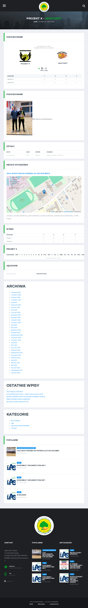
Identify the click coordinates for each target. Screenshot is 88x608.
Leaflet (52, 211)
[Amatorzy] (63, 55)
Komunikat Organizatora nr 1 (31, 480)
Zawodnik (10, 255)
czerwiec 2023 (16, 340)
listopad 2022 (15, 350)
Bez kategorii (15, 420)
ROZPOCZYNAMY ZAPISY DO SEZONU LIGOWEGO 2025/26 (26, 397)
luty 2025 (14, 310)
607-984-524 (12, 575)
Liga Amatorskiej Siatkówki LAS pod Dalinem (38, 451)
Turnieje (14, 428)
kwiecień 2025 (16, 305)
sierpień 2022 (15, 358)
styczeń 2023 (15, 348)
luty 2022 (14, 365)
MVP (16, 255)
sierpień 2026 (15, 292)
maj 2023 (14, 343)
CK (55, 255)
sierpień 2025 (15, 297)
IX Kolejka (21, 495)
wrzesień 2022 (16, 355)
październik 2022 (17, 353)
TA (39, 255)
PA (75, 255)
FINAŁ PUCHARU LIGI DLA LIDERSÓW (18, 399)
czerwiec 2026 (16, 295)
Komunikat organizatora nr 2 (31, 465)
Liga (12, 423)
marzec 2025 (15, 307)
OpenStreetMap (68, 211)
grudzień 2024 (16, 315)
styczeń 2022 (15, 368)
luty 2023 (14, 345)
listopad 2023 (15, 332)
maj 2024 (14, 325)
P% (65, 255)
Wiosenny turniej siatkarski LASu (18, 402)
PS (72, 255)
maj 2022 (14, 360)
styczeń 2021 (15, 373)
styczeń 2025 (15, 312)
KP (68, 255)
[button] (44, 192)
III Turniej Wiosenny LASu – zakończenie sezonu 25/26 (25, 394)
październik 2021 (17, 370)
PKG (78, 255)
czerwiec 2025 (16, 300)
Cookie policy (54, 604)
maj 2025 (14, 302)
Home (31, 604)
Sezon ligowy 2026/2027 (15, 391)
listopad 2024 (15, 317)
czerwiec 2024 (16, 322)
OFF (49, 255)
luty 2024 (14, 327)
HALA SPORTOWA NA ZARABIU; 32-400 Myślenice (28, 173)
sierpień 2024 (15, 320)
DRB (61, 255)
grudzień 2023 (16, 330)
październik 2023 (17, 335)
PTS (45, 255)
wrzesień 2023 (16, 337)
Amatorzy (9, 241)
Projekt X (9, 238)
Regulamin (41, 604)
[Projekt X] (25, 56)
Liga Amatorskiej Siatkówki (20, 426)
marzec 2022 (15, 363)
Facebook (9, 581)
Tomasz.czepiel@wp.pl (16, 568)
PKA (83, 255)
